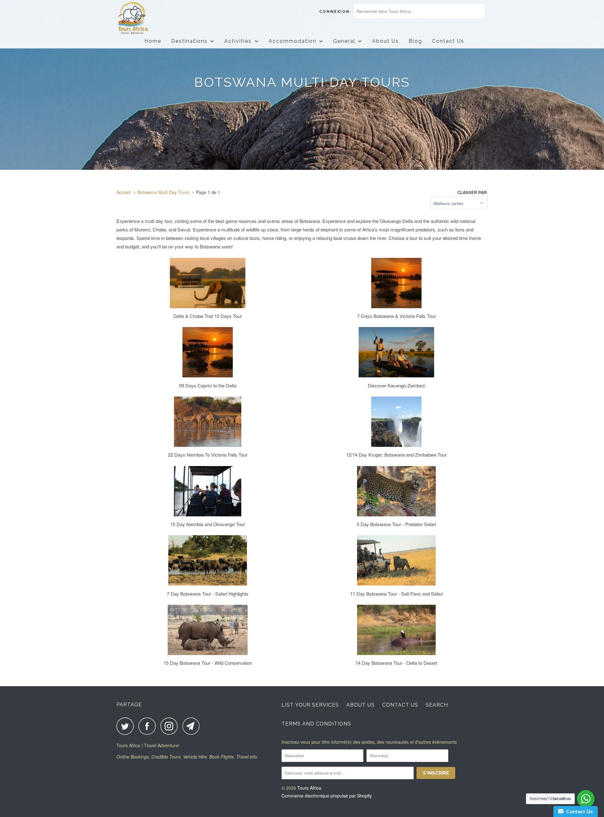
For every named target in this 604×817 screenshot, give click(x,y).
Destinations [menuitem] (189, 41)
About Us (360, 705)
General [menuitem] (344, 41)
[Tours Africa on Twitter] (126, 726)
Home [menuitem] (152, 41)
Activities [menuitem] (238, 41)
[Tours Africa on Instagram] (170, 726)
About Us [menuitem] (385, 41)
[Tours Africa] (148, 18)
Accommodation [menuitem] (292, 41)
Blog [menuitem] (415, 41)
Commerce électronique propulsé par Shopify (327, 795)
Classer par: (472, 192)
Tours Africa (309, 788)
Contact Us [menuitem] (448, 41)
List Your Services (310, 705)
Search (437, 705)
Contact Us (400, 705)
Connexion (334, 11)
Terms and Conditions (316, 724)
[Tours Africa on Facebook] (148, 726)
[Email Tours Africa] (192, 726)
